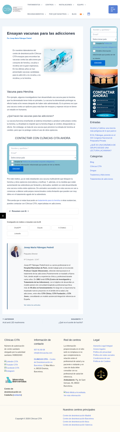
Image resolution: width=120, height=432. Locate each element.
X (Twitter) (62, 228)
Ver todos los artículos (32, 305)
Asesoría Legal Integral (102, 346)
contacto (17, 395)
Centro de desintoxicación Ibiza (76, 422)
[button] (41, 4)
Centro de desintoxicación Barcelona (78, 419)
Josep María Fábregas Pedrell (39, 247)
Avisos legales (99, 349)
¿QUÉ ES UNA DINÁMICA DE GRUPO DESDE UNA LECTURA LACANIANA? (103, 148)
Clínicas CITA (96, 166)
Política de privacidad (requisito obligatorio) (38, 162)
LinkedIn (17, 233)
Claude (40, 228)
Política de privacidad (102, 352)
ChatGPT (17, 228)
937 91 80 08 (39, 350)
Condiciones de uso (101, 358)
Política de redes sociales (104, 355)
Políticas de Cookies (101, 361)
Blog (92, 162)
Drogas (93, 171)
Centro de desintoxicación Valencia (77, 425)
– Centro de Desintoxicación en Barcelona (44, 362)
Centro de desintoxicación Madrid (77, 416)
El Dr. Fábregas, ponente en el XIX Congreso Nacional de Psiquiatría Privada (102, 138)
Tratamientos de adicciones (101, 179)
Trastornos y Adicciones (100, 175)
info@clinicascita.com (43, 353)
